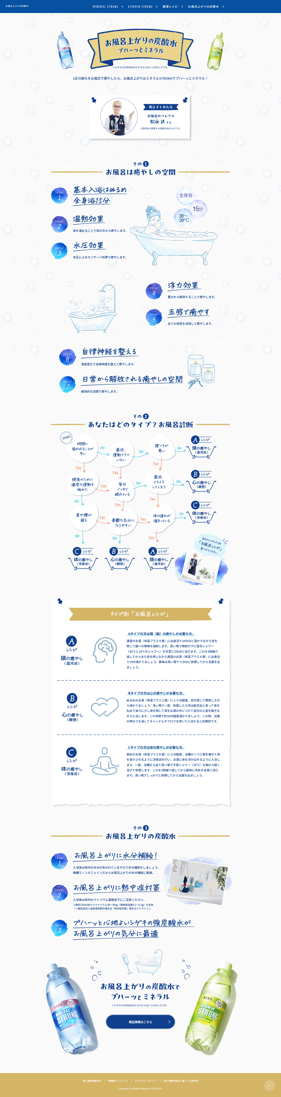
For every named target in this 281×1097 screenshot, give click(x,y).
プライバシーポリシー (146, 1080)
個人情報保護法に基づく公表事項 (181, 1080)
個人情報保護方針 (92, 1080)
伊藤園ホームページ (118, 1080)
